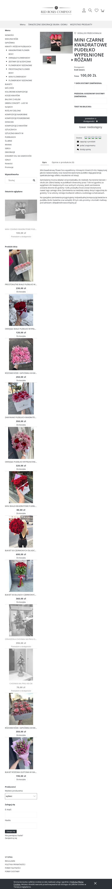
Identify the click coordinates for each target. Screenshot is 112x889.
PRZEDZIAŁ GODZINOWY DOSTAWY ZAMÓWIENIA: (89, 95)
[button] (72, 60)
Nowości (8, 163)
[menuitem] (23, 24)
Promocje (9, 167)
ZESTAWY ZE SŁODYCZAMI (20, 61)
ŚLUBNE (8, 141)
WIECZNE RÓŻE (11, 39)
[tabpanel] (73, 186)
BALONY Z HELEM (12, 99)
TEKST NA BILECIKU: (82, 106)
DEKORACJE (10, 152)
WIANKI (8, 144)
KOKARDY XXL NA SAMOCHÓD (18, 156)
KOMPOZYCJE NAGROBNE (16, 114)
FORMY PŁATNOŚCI (13, 868)
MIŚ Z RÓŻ (9, 88)
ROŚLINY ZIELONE (13, 110)
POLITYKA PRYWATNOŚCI (15, 864)
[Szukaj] (34, 180)
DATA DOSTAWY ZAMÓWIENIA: (88, 83)
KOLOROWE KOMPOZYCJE (16, 91)
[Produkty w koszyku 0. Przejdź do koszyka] (103, 12)
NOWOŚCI (9, 35)
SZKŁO (8, 159)
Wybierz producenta (14, 791)
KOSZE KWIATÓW (12, 95)
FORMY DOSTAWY (12, 871)
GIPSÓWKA (10, 42)
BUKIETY (8, 84)
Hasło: (8, 820)
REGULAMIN (10, 861)
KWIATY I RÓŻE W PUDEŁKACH (18, 46)
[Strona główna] (56, 11)
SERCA (7, 148)
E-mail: (8, 809)
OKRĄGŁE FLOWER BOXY (19, 57)
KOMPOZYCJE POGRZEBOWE (17, 118)
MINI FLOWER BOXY (17, 76)
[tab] (45, 162)
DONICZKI (9, 122)
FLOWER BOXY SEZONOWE (20, 65)
